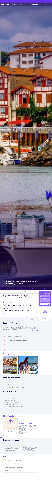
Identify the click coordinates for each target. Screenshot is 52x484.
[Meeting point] (10, 421)
